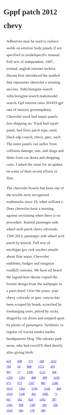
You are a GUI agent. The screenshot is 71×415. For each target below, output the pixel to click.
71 (56, 394)
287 (54, 399)
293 (52, 366)
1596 (30, 372)
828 (30, 399)
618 (8, 361)
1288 (55, 383)
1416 (9, 410)
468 (58, 388)
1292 (42, 399)
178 (32, 410)
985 (43, 383)
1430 (56, 377)
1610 (9, 388)
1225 (42, 372)
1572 (41, 366)
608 (19, 361)
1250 (9, 377)
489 (44, 377)
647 (8, 399)
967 (8, 372)
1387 (33, 405)
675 (19, 383)
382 (33, 394)
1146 (22, 394)
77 (18, 372)
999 (43, 410)
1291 (22, 377)
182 (19, 399)
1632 (53, 361)
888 (33, 377)
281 (44, 405)
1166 (9, 405)
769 (8, 366)
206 (55, 405)
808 (29, 366)
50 (18, 366)
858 (21, 405)
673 (8, 383)
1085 (45, 394)
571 (30, 361)
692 (21, 410)
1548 (47, 388)
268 (41, 361)
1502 (22, 388)
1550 (34, 388)
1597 (31, 383)
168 (54, 372)
